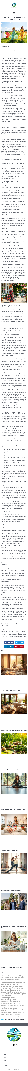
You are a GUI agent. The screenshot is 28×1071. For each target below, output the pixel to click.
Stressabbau (21, 1007)
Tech (5, 1060)
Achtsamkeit (4, 976)
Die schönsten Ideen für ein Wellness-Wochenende (14, 730)
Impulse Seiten (7, 1051)
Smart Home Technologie (11, 1007)
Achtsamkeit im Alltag (15, 976)
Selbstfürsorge (17, 1003)
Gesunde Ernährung (10, 990)
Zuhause (6, 1052)
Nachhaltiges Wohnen (19, 997)
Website (6, 1065)
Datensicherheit (10, 979)
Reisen (5, 1059)
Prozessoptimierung (15, 1001)
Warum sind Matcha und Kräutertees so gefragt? (13, 769)
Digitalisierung (13, 981)
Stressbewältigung (9, 1009)
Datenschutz (3, 979)
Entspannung (20, 984)
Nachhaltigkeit (8, 999)
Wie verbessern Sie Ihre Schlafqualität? (11, 690)
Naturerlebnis (19, 1000)
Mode (2, 1019)
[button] (14, 13)
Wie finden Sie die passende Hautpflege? (11, 967)
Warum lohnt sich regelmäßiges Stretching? (12, 890)
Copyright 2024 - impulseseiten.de (14, 1069)
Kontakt (5, 1063)
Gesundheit (6, 992)
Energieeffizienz (9, 984)
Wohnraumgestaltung (7, 1016)
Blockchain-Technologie (20, 977)
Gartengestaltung (18, 988)
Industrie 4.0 (3, 994)
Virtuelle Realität (9, 1014)
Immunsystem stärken (18, 992)
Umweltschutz (6, 1012)
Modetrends (6, 996)
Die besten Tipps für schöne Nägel (9, 850)
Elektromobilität (19, 982)
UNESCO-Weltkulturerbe (16, 1012)
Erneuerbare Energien (7, 988)
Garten (5, 1054)
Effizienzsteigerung (7, 982)
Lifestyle (6, 1055)
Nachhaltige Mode (8, 998)
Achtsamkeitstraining (7, 977)
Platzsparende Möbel (5, 1001)
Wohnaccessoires (16, 1014)
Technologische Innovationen (12, 1010)
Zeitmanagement (17, 1016)
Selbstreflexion (3, 1005)
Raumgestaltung (6, 1003)
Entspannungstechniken (12, 986)
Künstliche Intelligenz (16, 994)
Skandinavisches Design (15, 1005)
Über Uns (6, 1062)
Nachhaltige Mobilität (16, 996)
